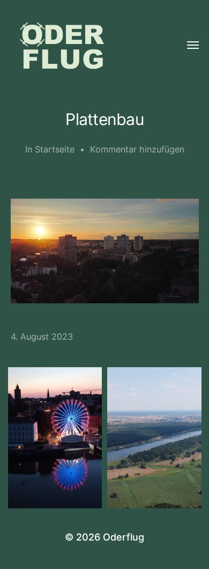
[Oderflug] (83, 45)
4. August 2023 (42, 336)
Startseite (54, 149)
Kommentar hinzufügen (137, 149)
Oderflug (123, 537)
